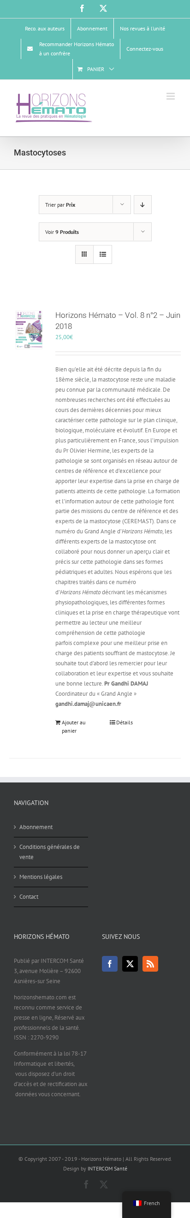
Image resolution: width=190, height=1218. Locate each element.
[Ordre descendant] (143, 204)
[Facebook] (110, 964)
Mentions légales (40, 877)
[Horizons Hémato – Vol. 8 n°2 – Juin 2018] (29, 330)
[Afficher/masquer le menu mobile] (171, 96)
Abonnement (36, 827)
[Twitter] (130, 964)
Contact (28, 897)
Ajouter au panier (73, 726)
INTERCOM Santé (107, 1168)
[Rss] (150, 964)
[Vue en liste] (103, 254)
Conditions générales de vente (49, 852)
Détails (124, 722)
